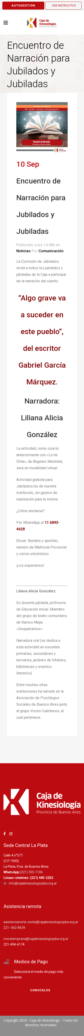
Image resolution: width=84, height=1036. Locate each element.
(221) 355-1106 (31, 872)
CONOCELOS (40, 990)
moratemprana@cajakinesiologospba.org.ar (36, 939)
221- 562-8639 (14, 927)
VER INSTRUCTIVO (64, 5)
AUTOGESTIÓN (23, 5)
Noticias (23, 251)
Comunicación (50, 251)
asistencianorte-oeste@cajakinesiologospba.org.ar (41, 922)
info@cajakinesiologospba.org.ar (33, 883)
